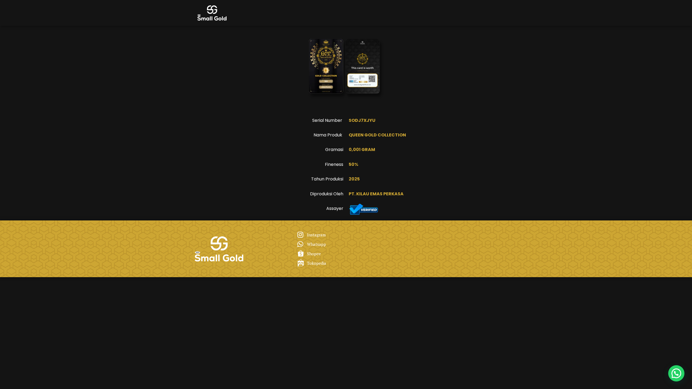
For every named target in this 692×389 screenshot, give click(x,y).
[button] (676, 373)
